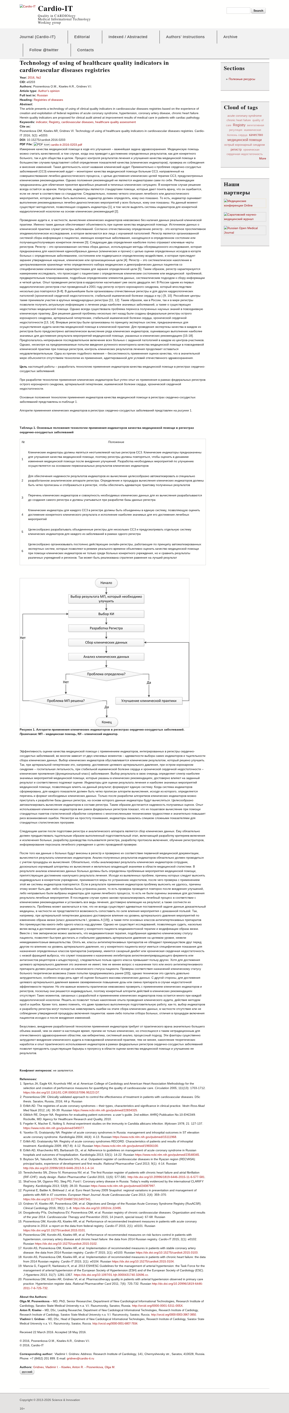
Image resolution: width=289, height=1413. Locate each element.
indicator (41, 122)
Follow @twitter (44, 50)
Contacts (85, 50)
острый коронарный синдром (244, 144)
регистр (236, 149)
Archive (230, 37)
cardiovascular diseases (77, 122)
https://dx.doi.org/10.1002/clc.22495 (97, 1208)
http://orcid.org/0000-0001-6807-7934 (114, 1323)
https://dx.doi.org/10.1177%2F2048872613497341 (57, 1199)
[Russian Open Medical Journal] (245, 232)
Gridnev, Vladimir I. (46, 1367)
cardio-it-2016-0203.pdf (66, 144)
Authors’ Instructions (185, 37)
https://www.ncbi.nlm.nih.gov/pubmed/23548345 (167, 1154)
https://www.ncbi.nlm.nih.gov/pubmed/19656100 (126, 1145)
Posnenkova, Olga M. (101, 1367)
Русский (27, 1371)
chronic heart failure (239, 120)
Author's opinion (49, 91)
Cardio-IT (55, 8)
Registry (54, 122)
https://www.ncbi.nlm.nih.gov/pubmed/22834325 (105, 1110)
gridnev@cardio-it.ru (80, 1358)
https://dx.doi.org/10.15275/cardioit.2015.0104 (143, 1261)
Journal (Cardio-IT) (38, 37)
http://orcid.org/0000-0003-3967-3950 (173, 1314)
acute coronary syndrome (244, 115)
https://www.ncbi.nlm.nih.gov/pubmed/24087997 (123, 1185)
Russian (42, 95)
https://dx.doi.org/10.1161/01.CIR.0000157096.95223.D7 (61, 1092)
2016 (31, 77)
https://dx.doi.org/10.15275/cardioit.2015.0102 (66, 1243)
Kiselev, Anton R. (72, 1367)
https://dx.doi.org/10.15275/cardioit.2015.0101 (54, 1230)
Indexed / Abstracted (128, 37)
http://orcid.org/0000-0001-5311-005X (157, 1305)
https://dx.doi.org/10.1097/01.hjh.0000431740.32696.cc (111, 1274)
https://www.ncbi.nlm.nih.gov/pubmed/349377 (53, 1128)
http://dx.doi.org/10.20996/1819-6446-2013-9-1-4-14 (58, 1168)
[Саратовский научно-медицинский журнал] (245, 219)
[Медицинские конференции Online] (245, 205)
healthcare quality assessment (115, 122)
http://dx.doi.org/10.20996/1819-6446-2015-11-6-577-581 (166, 1177)
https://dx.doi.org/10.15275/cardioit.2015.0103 (167, 1252)
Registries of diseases (48, 99)
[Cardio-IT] (28, 6)
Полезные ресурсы (242, 79)
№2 (38, 77)
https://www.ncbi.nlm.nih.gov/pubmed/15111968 (144, 1137)
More (262, 158)
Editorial (82, 37)
